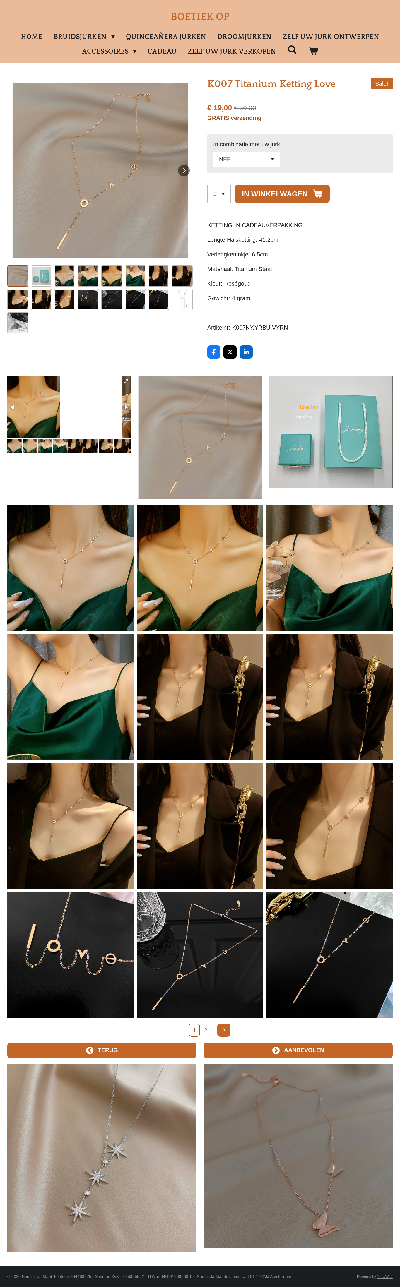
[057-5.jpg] (329, 954)
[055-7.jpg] (200, 954)
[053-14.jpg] (70, 954)
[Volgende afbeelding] (184, 170)
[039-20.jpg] (70, 696)
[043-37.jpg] (200, 696)
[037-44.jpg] (329, 567)
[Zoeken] (292, 50)
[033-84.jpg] (70, 567)
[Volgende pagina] (223, 1030)
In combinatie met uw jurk (246, 144)
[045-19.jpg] (329, 696)
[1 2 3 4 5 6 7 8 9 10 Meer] (219, 194)
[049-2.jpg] (329, 825)
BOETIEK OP (200, 17)
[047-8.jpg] (70, 825)
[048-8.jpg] (200, 825)
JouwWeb (385, 1277)
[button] (17, 276)
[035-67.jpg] (200, 567)
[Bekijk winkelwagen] (313, 51)
